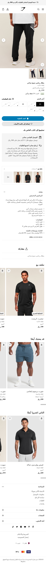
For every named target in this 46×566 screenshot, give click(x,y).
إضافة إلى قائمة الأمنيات (22, 124)
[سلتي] (3, 9)
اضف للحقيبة (21, 118)
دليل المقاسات (6, 99)
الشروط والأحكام (23, 534)
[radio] (41, 74)
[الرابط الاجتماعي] (33, 527)
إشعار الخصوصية (23, 537)
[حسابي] (7, 9)
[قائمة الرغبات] (8, 270)
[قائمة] (43, 9)
